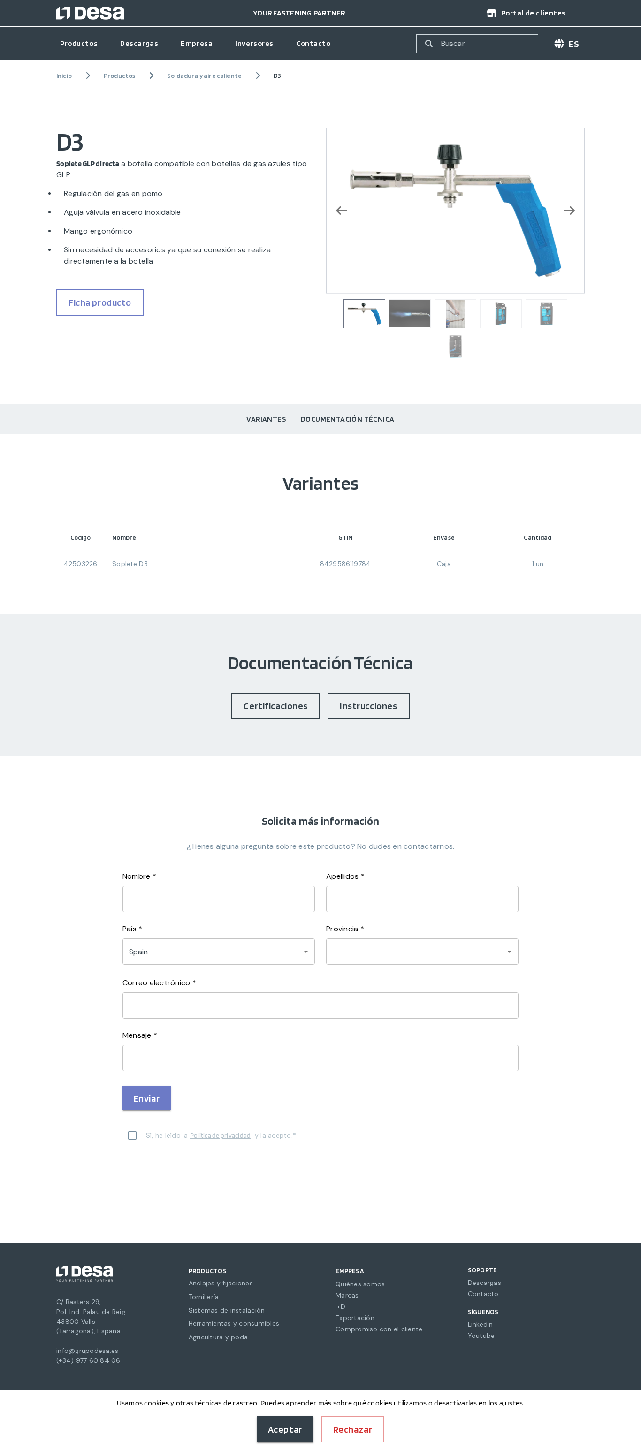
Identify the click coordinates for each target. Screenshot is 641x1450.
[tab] (266, 419)
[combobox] (422, 951)
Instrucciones (368, 705)
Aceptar (285, 1429)
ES (574, 43)
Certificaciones (276, 705)
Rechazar (353, 1429)
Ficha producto (100, 302)
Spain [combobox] (138, 952)
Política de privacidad (220, 1135)
